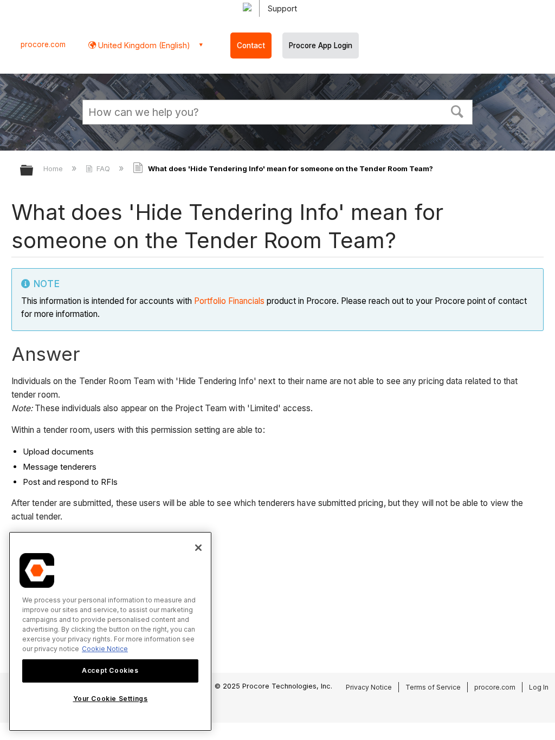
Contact (251, 45)
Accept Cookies (110, 670)
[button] (457, 110)
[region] (110, 631)
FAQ (103, 168)
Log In (538, 687)
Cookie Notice (105, 649)
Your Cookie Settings (110, 698)
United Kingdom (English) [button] (143, 45)
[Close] (198, 548)
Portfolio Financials (229, 301)
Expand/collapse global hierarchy (33, 171)
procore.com (43, 44)
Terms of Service (433, 687)
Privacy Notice (369, 687)
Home (54, 168)
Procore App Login (320, 45)
